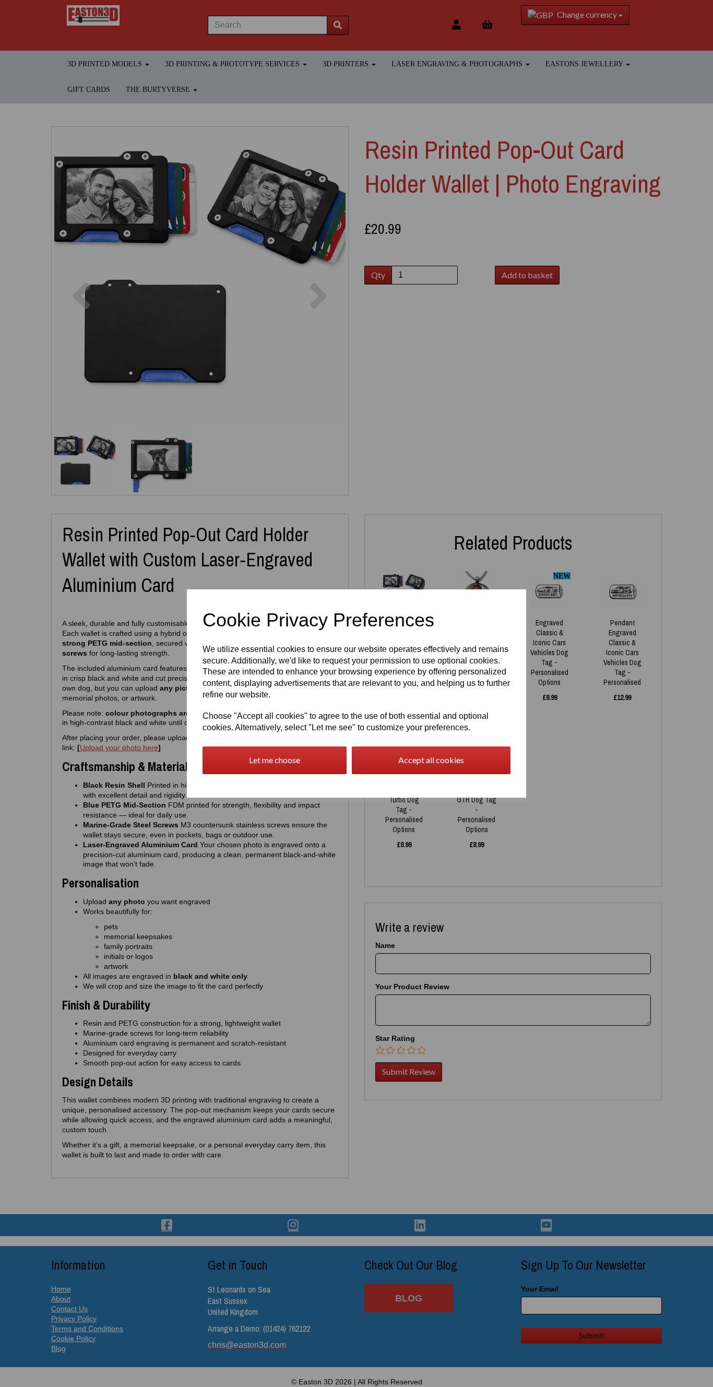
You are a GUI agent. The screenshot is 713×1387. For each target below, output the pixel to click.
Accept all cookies (431, 760)
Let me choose (274, 760)
